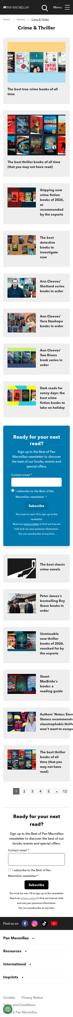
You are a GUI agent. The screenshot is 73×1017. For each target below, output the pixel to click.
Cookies (9, 997)
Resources (12, 951)
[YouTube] (54, 923)
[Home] (16, 7)
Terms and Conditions (19, 1005)
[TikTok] (44, 923)
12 (65, 791)
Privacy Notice (32, 997)
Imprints (10, 977)
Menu (57, 7)
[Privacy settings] (7, 1009)
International (14, 964)
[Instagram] (34, 923)
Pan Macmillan (16, 938)
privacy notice (31, 523)
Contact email (21, 475)
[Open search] (45, 8)
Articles (21, 19)
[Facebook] (25, 923)
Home (6, 19)
